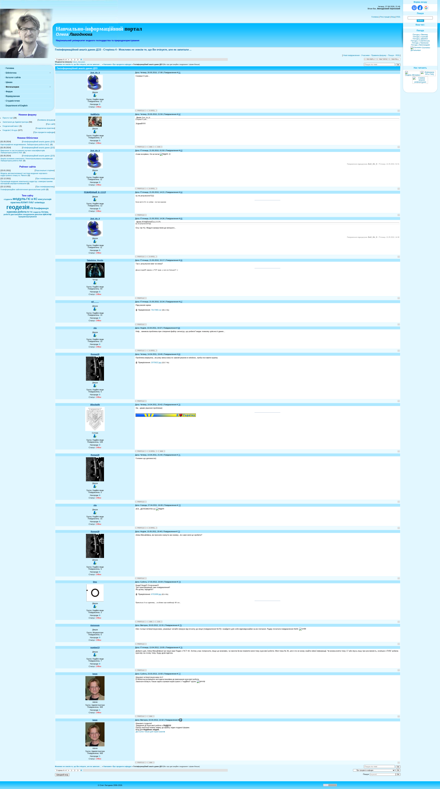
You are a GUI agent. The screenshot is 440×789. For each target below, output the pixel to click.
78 (181, 720)
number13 (95, 647)
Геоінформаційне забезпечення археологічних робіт (23, 189)
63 (181, 150)
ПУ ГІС (30, 212)
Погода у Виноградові (420, 45)
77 (180, 674)
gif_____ (95, 302)
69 (179, 354)
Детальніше (416, 50)
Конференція (41, 208)
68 (179, 328)
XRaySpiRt (95, 405)
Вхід (393, 17)
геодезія (18, 207)
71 (179, 455)
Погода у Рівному (420, 34)
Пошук (391, 55)
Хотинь (44, 212)
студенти (8, 199)
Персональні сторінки (44, 170)
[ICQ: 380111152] (158, 622)
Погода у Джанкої (420, 39)
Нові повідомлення (351, 55)
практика (15, 202)
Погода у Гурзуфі (420, 37)
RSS (398, 17)
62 (179, 114)
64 (181, 192)
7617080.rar (156, 310)
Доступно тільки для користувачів (150, 732)
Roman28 (95, 354)
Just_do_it (95, 72)
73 (179, 531)
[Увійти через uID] (414, 7)
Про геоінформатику (45, 178)
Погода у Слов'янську (420, 41)
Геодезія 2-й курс (10, 130)
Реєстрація (385, 17)
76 (181, 647)
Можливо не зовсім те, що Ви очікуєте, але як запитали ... (78, 64)
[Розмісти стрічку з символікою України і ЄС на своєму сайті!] (7, 7)
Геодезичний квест (11, 126)
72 (180, 505)
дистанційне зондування (22, 214)
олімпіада (40, 202)
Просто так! (8, 118)
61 (179, 72)
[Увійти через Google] (426, 7)
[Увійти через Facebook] (420, 7)
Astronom (95, 625)
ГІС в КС (31, 199)
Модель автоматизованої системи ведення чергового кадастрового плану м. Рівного (24, 174)
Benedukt (81, 62)
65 (181, 218)
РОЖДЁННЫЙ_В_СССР (95, 192)
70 (179, 405)
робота (7, 214)
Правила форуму (378, 55)
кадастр (37, 212)
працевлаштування (27, 217)
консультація (44, 199)
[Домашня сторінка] (151, 147)
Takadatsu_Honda (95, 260)
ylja (95, 328)
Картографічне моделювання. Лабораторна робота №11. (25, 144)
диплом (38, 214)
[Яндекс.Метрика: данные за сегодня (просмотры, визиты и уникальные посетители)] (412, 73)
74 (180, 582)
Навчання (107, 64)
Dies (95, 582)
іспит (24, 202)
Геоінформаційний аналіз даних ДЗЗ (38, 142)
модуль (19, 199)
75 (181, 625)
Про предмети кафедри (44, 132)
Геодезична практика (45, 128)
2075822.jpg (156, 362)
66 (181, 260)
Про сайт (50, 124)
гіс (32, 208)
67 (181, 302)
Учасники (365, 55)
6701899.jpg (156, 594)
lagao (94, 674)
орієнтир (47, 214)
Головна (374, 17)
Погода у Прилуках (420, 43)
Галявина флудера (46, 120)
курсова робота (16, 211)
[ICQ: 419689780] (158, 147)
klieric (75, 62)
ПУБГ (31, 202)
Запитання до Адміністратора (15, 122)
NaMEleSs (95, 114)
